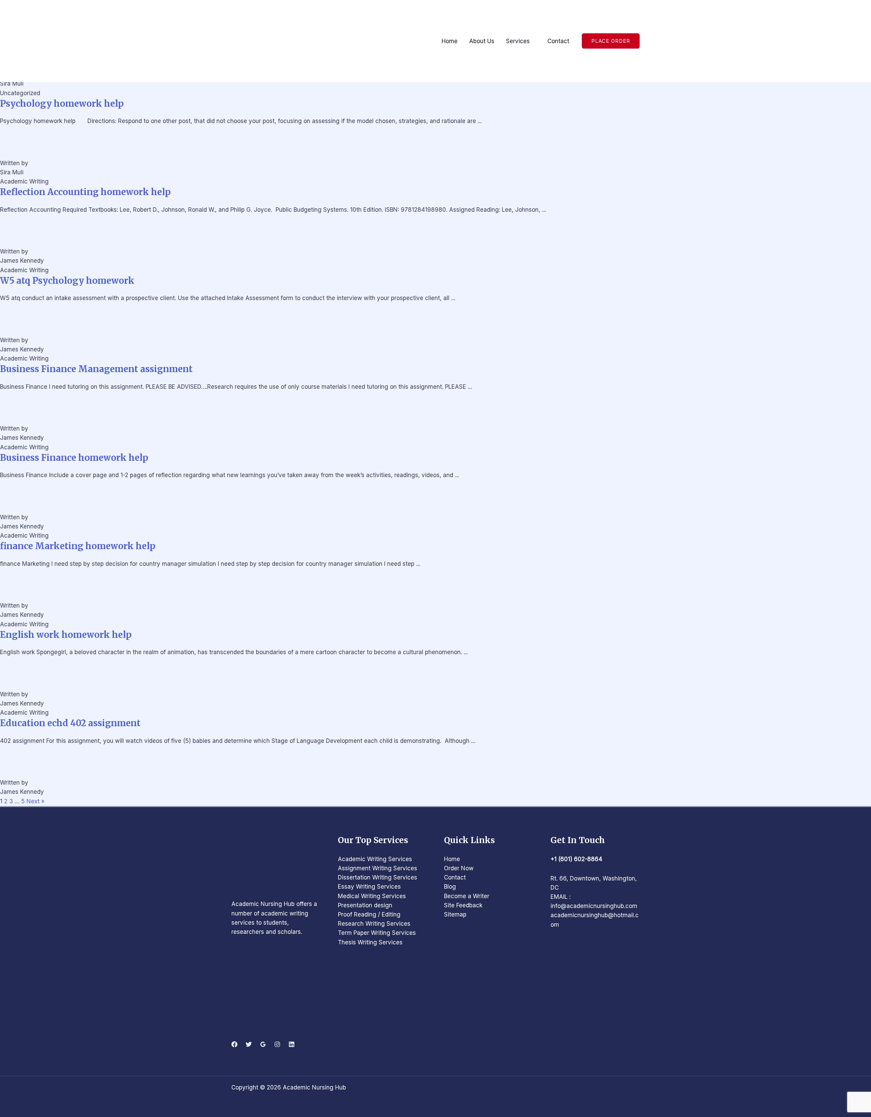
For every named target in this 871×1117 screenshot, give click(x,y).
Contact (455, 877)
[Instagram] (277, 1044)
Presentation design (365, 905)
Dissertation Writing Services (377, 877)
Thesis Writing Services (370, 942)
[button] (611, 41)
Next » (36, 801)
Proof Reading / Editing (369, 914)
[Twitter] (249, 1044)
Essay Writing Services (369, 886)
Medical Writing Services (372, 896)
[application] (533, 41)
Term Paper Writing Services (377, 932)
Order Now (459, 868)
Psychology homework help (62, 103)
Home (452, 859)
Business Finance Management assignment (96, 369)
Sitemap (455, 914)
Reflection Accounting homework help (85, 192)
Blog (450, 886)
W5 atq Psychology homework (67, 280)
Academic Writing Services (375, 859)
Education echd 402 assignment (70, 723)
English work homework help (66, 634)
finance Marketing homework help (77, 546)
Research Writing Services (374, 923)
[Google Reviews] (263, 1044)
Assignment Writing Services (377, 868)
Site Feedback (463, 905)
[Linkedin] (292, 1044)
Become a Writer (466, 896)
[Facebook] (234, 1044)
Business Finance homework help (74, 457)
